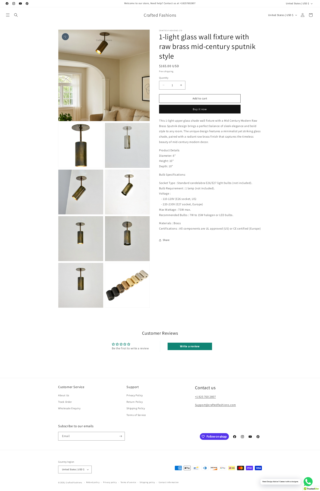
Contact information (169, 482)
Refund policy (92, 482)
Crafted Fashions (74, 482)
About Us (63, 395)
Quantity (163, 77)
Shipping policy (147, 482)
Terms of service (128, 482)
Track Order (65, 401)
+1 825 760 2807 (205, 397)
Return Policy (134, 401)
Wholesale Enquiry (69, 408)
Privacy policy (110, 482)
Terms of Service (136, 415)
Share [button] (166, 240)
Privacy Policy (134, 395)
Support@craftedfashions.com (215, 405)
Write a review (189, 346)
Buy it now (200, 109)
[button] (8, 15)
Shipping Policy (135, 408)
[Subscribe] (120, 436)
